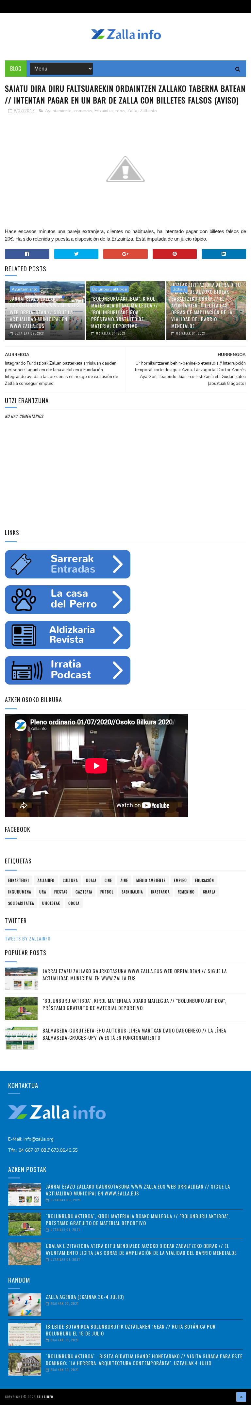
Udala (91, 880)
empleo (180, 880)
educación (204, 880)
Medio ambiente (151, 880)
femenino (186, 891)
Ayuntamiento (58, 111)
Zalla (132, 111)
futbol (106, 891)
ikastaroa (160, 891)
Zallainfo (148, 111)
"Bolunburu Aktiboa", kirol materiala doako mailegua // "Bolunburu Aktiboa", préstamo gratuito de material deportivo (124, 312)
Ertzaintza (103, 111)
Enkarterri (18, 880)
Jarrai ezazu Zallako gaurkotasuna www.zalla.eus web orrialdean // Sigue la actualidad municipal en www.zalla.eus (45, 312)
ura (42, 891)
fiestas (60, 891)
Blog (15, 68)
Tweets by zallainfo (28, 938)
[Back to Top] (241, 1397)
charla (209, 891)
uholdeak (51, 903)
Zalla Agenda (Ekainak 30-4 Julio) (85, 1296)
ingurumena (19, 891)
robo (120, 111)
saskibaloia (132, 891)
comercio (83, 111)
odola (73, 903)
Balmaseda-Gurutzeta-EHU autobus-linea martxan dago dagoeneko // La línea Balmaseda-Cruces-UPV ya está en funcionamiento (134, 1034)
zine (124, 880)
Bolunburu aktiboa (109, 289)
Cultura (70, 880)
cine (108, 880)
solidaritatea (21, 903)
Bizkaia (179, 289)
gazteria (83, 891)
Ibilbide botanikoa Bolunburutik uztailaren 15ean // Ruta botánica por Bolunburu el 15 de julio (131, 1330)
